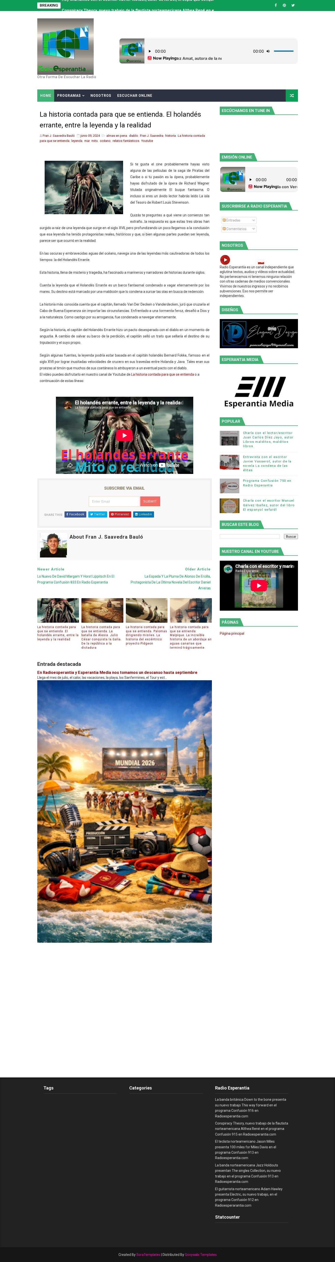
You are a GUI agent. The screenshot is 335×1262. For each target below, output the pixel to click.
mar (87, 141)
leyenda (76, 141)
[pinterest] (284, 5)
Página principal (232, 633)
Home (45, 96)
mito (94, 141)
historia (170, 135)
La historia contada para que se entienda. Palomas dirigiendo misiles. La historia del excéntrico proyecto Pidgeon (146, 635)
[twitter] (293, 5)
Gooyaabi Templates (201, 1255)
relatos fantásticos (126, 141)
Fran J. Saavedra (151, 135)
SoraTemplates (148, 1255)
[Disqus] (124, 1004)
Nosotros (100, 96)
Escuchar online (134, 96)
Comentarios (236, 229)
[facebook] (276, 5)
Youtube (147, 141)
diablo (133, 135)
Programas (69, 96)
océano (105, 141)
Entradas (233, 220)
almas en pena (116, 135)
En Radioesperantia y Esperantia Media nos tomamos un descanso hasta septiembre (117, 672)
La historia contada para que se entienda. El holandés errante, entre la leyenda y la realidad (58, 633)
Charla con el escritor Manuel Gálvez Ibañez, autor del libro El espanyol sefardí (269, 505)
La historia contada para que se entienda (162, 374)
